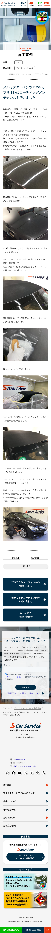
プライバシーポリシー (25, 918)
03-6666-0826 (19, 759)
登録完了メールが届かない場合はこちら (23, 693)
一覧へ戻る (25, 566)
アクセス (23, 4)
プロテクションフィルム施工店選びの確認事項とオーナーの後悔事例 (25, 900)
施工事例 (7, 785)
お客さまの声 (9, 817)
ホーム (7, 708)
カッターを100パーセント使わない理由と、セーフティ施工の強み (25, 882)
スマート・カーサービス (8, 4)
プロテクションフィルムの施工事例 (27, 708)
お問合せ (39, 4)
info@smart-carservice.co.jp (24, 766)
